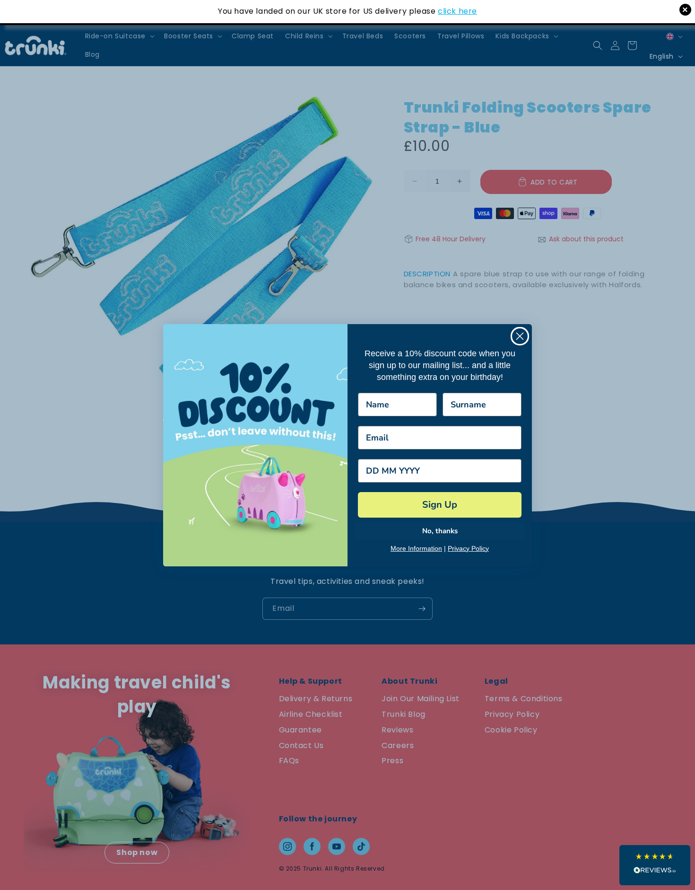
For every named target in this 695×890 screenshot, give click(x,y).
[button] (654, 865)
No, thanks (440, 531)
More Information (416, 548)
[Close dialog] (520, 336)
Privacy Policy (468, 548)
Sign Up (439, 504)
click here (457, 11)
